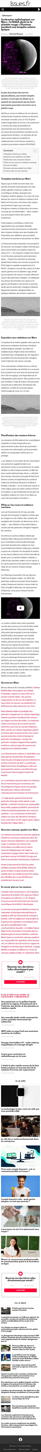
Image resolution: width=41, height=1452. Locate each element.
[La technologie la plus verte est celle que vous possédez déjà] (20, 1096)
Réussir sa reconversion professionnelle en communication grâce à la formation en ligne (20, 1262)
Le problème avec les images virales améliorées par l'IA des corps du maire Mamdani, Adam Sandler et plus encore (25, 1357)
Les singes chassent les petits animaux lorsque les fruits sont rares (24, 1367)
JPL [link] (22, 895)
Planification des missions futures (16, 160)
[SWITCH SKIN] (38, 9)
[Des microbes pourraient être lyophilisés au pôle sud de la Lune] (6, 1408)
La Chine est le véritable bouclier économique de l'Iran (25, 1398)
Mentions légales (24, 1449)
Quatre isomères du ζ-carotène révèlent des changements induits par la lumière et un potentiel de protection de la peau (19, 1376)
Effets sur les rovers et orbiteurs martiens (20, 162)
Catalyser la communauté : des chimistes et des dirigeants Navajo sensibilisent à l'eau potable (20, 1391)
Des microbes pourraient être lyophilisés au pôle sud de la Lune (25, 1407)
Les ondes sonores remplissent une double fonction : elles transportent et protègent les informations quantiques (19, 1425)
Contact (35, 1449)
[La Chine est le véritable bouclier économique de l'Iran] (6, 1399)
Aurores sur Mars (10, 165)
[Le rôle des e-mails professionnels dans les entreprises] (20, 1126)
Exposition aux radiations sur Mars (17, 157)
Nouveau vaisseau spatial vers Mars (17, 168)
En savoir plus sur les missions (15, 171)
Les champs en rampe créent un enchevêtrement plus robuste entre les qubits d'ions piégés (19, 1329)
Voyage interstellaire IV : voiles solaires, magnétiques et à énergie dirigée (20, 1044)
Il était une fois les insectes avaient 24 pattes (23, 1309)
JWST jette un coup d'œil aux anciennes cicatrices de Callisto (19, 1032)
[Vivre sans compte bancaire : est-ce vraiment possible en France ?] (20, 1156)
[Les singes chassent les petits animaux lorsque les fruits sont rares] (6, 1367)
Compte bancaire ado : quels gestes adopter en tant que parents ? (18, 1200)
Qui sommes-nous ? (10, 1449)
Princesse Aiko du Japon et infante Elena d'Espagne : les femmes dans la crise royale (24, 1347)
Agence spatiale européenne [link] (18, 265)
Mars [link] (15, 123)
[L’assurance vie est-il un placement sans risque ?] (20, 1216)
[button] (34, 151)
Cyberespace (21, 997)
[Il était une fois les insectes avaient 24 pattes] (6, 1310)
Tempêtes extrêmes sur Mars (15, 154)
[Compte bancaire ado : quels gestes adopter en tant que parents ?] (20, 1186)
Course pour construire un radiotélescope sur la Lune (13, 1055)
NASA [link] (3, 113)
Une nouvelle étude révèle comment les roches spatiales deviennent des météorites (19, 1020)
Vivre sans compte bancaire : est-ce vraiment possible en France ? (18, 1170)
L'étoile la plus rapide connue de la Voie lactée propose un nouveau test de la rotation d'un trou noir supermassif (20, 1068)
